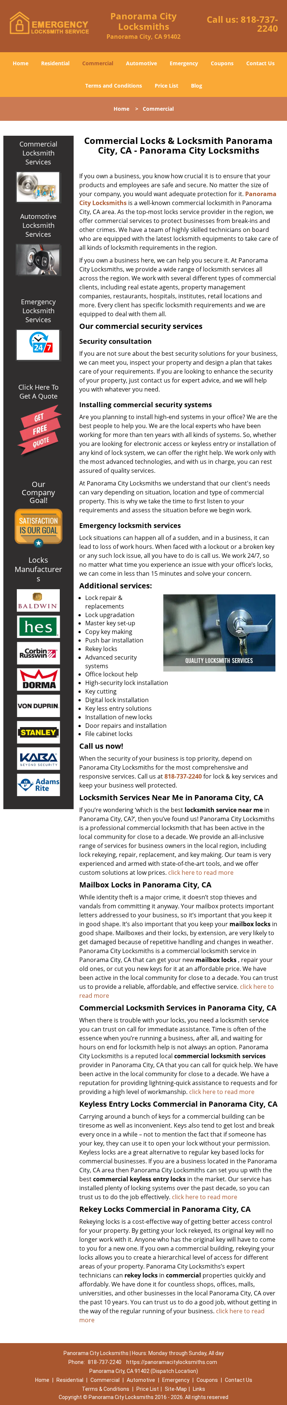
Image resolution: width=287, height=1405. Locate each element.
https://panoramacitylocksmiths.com (171, 1362)
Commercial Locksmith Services (38, 152)
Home (20, 63)
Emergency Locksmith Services (38, 310)
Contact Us (260, 63)
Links (199, 1389)
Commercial (97, 63)
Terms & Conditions (105, 1389)
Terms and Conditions (113, 85)
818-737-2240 (259, 23)
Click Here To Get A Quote (38, 391)
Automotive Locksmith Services (38, 225)
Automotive (141, 63)
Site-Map (176, 1389)
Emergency (184, 63)
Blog (196, 85)
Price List (166, 85)
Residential (55, 63)
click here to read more (201, 872)
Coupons (222, 63)
